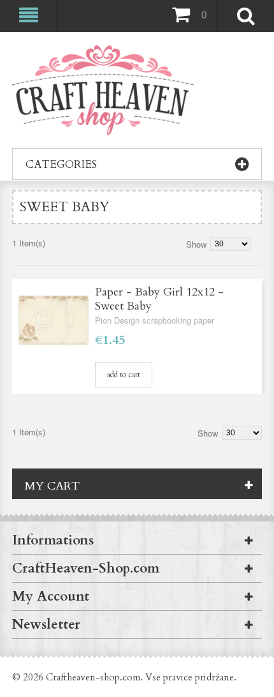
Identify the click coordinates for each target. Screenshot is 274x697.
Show (196, 244)
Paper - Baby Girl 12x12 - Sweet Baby (159, 299)
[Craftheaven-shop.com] (103, 90)
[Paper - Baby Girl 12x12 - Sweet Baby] (53, 320)
